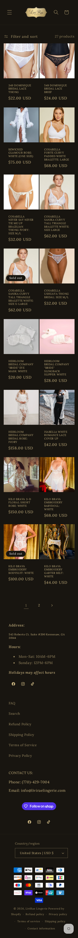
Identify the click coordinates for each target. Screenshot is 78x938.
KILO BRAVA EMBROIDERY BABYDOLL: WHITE (53, 504)
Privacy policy (58, 914)
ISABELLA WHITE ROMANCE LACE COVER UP (55, 435)
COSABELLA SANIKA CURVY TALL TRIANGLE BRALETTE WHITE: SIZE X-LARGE (21, 297)
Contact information (41, 928)
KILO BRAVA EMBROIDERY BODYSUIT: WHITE (21, 569)
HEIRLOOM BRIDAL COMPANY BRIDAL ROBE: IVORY (20, 437)
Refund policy (35, 914)
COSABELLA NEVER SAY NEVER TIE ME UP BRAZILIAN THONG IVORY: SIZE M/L (21, 225)
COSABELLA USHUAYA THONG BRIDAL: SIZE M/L (56, 294)
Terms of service (28, 921)
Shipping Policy (21, 735)
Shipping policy (55, 921)
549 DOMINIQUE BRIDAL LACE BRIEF (55, 89)
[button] (9, 12)
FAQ (12, 703)
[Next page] (52, 605)
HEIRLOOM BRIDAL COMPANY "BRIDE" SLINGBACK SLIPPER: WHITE (56, 367)
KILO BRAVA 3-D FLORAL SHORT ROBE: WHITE (19, 502)
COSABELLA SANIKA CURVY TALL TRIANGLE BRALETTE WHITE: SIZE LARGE (56, 223)
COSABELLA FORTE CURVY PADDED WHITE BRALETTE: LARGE (56, 154)
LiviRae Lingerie (36, 908)
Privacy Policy (20, 756)
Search (14, 713)
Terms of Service (23, 745)
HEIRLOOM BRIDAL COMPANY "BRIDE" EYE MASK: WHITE (20, 366)
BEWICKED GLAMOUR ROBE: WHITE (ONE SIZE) (20, 152)
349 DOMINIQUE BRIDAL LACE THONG (19, 89)
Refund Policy (20, 724)
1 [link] (26, 605)
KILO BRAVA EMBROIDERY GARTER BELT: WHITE (53, 571)
